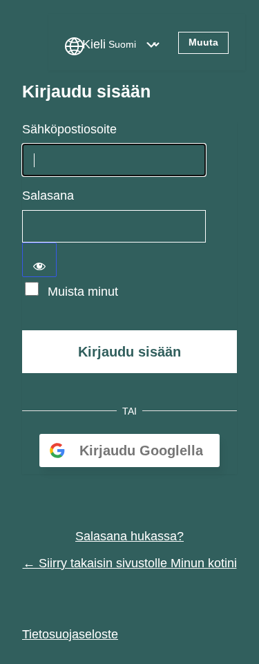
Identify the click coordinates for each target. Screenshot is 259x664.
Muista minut (83, 291)
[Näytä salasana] (39, 260)
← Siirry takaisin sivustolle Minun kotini (130, 563)
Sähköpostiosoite (69, 129)
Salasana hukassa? (129, 536)
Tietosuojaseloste (70, 634)
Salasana (48, 195)
